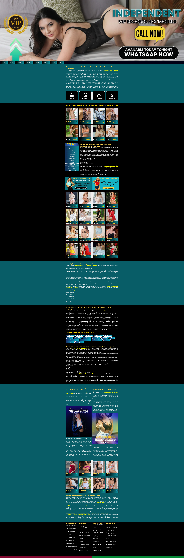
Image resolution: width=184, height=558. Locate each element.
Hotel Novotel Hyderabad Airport (84, 532)
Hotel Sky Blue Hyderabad (83, 542)
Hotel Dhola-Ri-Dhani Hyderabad (84, 550)
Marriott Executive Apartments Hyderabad (97, 547)
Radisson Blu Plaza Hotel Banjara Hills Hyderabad (71, 526)
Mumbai (11, 62)
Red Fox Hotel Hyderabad (110, 539)
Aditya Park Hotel (95, 530)
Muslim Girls (89, 335)
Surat (61, 62)
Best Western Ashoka (96, 541)
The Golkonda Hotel (109, 532)
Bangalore (20, 62)
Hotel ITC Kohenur (69, 534)
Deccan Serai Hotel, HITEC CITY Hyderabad (98, 525)
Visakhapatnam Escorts (72, 166)
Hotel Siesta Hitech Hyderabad (111, 535)
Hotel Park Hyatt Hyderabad (70, 531)
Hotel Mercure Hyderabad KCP (84, 545)
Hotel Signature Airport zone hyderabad (110, 537)
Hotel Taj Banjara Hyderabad (70, 551)
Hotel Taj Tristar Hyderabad (97, 527)
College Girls (80, 342)
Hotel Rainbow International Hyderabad (97, 551)
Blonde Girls (108, 335)
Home (4, 62)
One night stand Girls (72, 339)
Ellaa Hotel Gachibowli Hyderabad (111, 529)
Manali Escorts (72, 156)
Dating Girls (70, 342)
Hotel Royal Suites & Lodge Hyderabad (83, 540)
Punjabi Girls (87, 337)
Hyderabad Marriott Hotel (70, 543)
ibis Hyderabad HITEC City (110, 530)
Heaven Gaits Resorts (82, 547)
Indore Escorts (72, 162)
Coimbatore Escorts (71, 168)
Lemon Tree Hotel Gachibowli (110, 533)
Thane (112, 337)
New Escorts (70, 335)
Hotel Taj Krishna (68, 532)
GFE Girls (105, 337)
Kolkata (53, 62)
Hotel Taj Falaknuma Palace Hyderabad (70, 541)
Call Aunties (96, 337)
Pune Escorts (71, 146)
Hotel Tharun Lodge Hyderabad (84, 544)
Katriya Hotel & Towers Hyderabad (98, 529)
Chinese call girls (97, 339)
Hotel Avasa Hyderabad (83, 527)
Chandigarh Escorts (71, 158)
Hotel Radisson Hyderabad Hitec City (71, 549)
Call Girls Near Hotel (92, 554)
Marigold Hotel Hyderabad (83, 533)
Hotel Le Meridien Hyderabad (70, 537)
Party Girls (77, 337)
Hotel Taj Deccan (81, 530)
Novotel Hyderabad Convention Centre (71, 529)
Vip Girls (70, 337)
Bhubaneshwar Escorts (72, 170)
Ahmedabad (37, 62)
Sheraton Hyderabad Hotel (97, 544)
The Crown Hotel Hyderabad (97, 539)
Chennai (45, 62)
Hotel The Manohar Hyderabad (84, 529)
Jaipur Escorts (72, 148)
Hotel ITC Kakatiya (69, 548)
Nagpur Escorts (72, 164)
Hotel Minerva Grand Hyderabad (98, 532)
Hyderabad (28, 62)
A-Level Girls (98, 335)
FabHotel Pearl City (109, 547)
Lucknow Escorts (72, 150)
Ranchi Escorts (72, 154)
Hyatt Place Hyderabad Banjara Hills (111, 527)
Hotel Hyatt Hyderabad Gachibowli (84, 526)
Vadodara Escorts (72, 152)
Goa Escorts (72, 160)
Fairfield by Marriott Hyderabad (111, 541)
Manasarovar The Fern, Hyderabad (84, 535)
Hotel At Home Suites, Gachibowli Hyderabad (98, 534)
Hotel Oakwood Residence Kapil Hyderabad (84, 537)
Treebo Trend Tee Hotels (96, 538)
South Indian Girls (85, 339)
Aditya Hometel (108, 542)
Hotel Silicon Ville (95, 536)
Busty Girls (79, 335)
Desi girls (107, 339)
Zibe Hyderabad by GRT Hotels (111, 544)
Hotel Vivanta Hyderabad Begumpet (71, 546)
